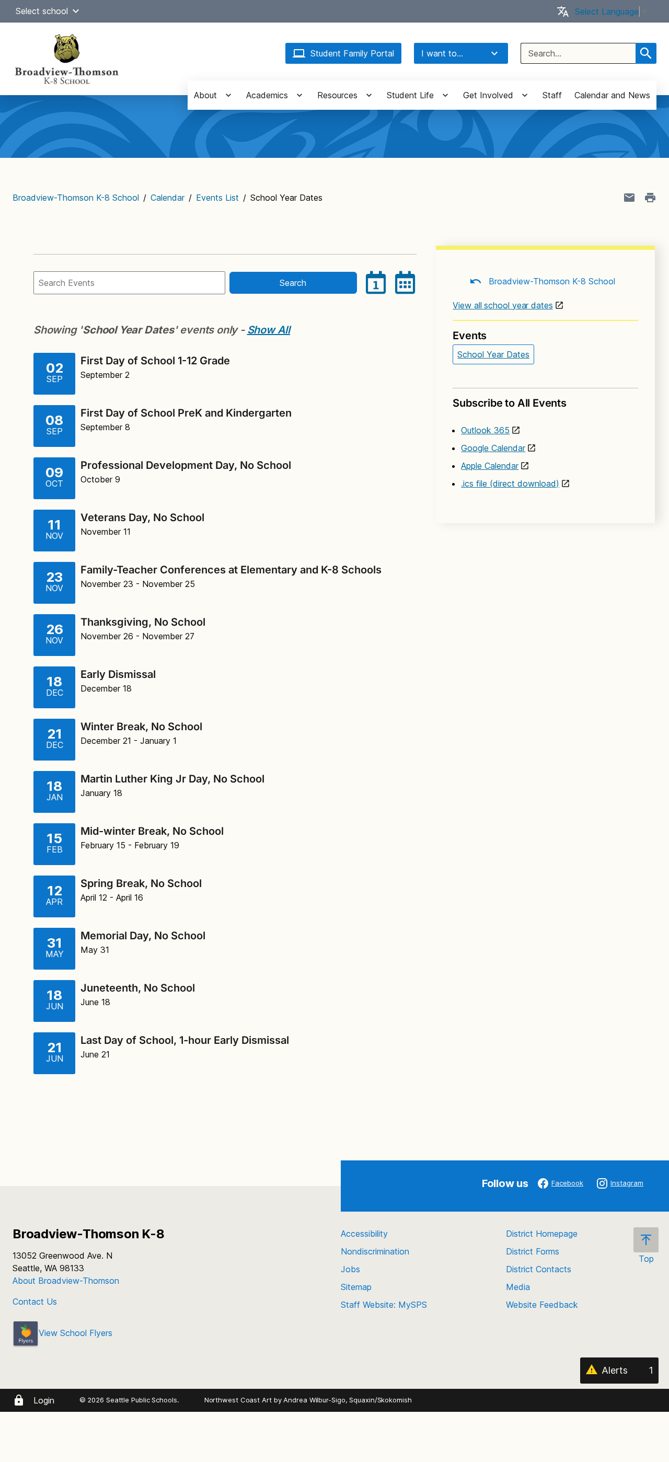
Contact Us (35, 1301)
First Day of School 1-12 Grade (155, 360)
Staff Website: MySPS (384, 1304)
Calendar (167, 197)
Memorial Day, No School (142, 935)
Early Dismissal (118, 674)
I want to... (442, 53)
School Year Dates (493, 354)
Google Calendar (493, 448)
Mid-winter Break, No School (152, 831)
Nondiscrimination (375, 1251)
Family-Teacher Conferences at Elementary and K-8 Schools (231, 569)
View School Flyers (75, 1333)
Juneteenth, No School (137, 988)
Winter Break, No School (141, 726)
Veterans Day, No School (142, 517)
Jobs (350, 1269)
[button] (76, 11)
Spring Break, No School (141, 883)
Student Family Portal (352, 53)
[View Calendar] (405, 283)
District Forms (532, 1251)
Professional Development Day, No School (185, 465)
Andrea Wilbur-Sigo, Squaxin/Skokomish (347, 1400)
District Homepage (542, 1233)
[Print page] (650, 197)
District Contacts (538, 1269)
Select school (42, 11)
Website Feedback (542, 1304)
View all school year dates (502, 305)
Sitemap (356, 1287)
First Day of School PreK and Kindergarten (186, 413)
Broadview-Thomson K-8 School (76, 197)
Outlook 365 (485, 430)
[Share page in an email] (629, 197)
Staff (552, 95)
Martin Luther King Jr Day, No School (172, 779)
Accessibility (364, 1233)
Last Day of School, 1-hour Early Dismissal (184, 1040)
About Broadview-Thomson (66, 1280)
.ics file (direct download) (510, 483)
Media (518, 1287)
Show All (268, 330)
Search (293, 283)
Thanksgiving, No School (142, 622)
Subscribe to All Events (509, 403)
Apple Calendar (489, 466)
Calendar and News (612, 95)
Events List (217, 197)
